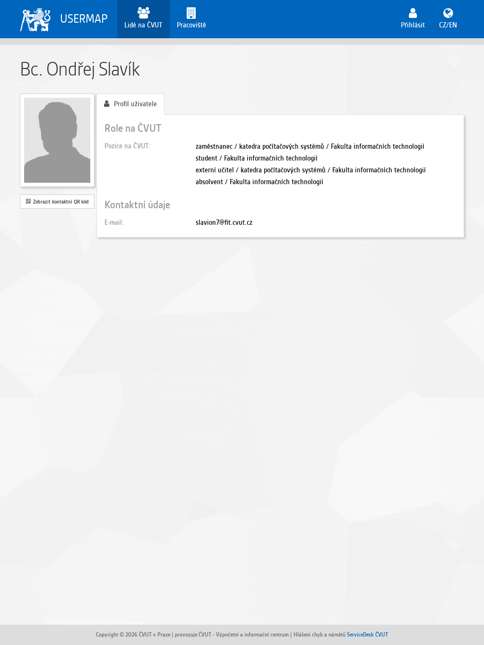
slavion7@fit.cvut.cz (224, 222)
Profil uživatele (135, 104)
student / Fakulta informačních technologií (257, 158)
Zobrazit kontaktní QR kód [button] (59, 201)
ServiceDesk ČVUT (367, 634)
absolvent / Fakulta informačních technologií (259, 182)
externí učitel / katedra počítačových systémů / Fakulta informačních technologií (311, 170)
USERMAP (84, 18)
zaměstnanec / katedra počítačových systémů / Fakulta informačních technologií (310, 146)
